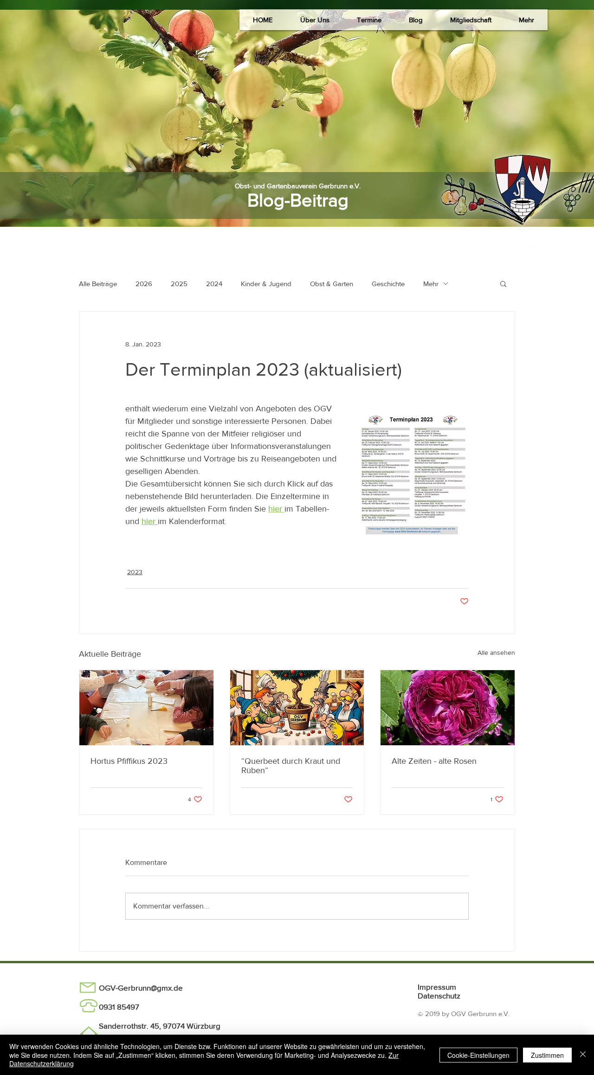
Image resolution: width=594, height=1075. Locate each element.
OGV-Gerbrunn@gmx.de (141, 987)
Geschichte (388, 284)
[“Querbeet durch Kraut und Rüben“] (297, 707)
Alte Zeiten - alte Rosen (434, 761)
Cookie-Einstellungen (478, 1055)
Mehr (431, 284)
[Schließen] (582, 1055)
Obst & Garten (331, 284)
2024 (214, 284)
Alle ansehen (496, 652)
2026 (144, 284)
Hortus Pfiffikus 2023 (129, 761)
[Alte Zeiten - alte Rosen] (448, 707)
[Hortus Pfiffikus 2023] (146, 707)
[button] (314, 19)
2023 (134, 572)
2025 (179, 284)
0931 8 (110, 1006)
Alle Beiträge (98, 284)
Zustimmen (547, 1055)
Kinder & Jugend (266, 284)
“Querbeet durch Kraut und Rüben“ (290, 765)
